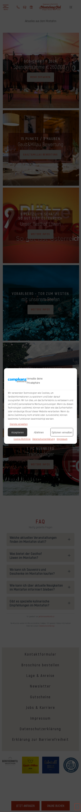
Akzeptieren (17, 432)
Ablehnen (39, 432)
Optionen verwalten (62, 432)
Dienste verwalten (19, 423)
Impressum (62, 438)
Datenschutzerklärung (43, 438)
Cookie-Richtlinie (22, 438)
